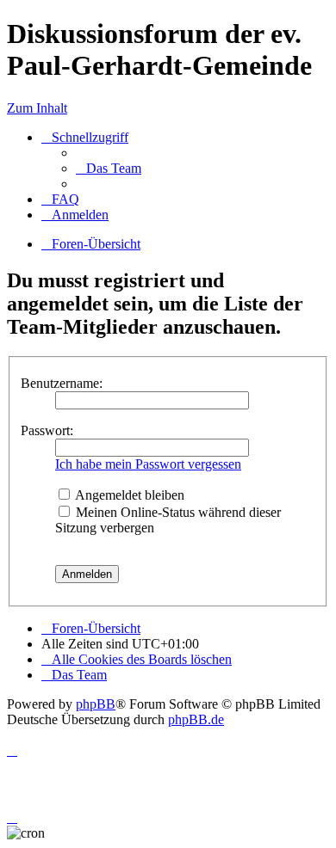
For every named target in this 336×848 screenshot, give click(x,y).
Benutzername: (62, 383)
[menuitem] (108, 168)
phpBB (95, 704)
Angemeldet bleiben (128, 495)
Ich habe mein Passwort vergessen (148, 464)
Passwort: (47, 430)
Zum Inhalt (37, 108)
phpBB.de (196, 719)
